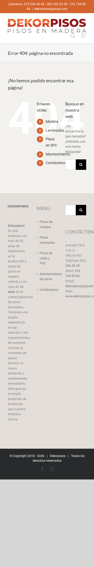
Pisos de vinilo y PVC (46, 258)
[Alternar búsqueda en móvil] (72, 35)
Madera (52, 121)
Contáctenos (56, 163)
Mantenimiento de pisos (47, 276)
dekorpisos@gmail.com (51, 9)
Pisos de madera (46, 224)
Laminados (55, 130)
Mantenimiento (58, 154)
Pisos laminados (47, 240)
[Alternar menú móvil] (83, 35)
